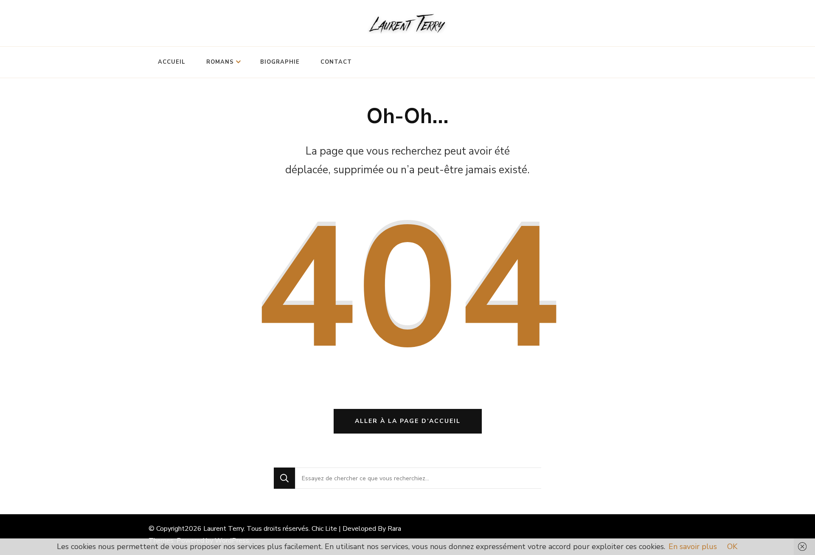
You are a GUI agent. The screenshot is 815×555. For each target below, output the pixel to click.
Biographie (280, 62)
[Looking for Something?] (418, 478)
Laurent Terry (223, 528)
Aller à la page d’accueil (408, 421)
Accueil (171, 62)
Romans (220, 62)
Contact (336, 62)
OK (732, 546)
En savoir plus (693, 546)
